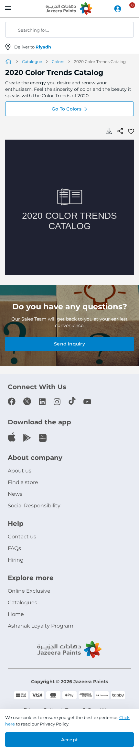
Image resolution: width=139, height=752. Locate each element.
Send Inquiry (69, 344)
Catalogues (22, 602)
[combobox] (69, 29)
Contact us (22, 537)
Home (16, 614)
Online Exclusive (29, 591)
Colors (58, 61)
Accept (69, 740)
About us (19, 471)
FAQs (14, 548)
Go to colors (66, 109)
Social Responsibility (34, 506)
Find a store (23, 482)
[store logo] (69, 9)
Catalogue (32, 61)
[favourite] (131, 130)
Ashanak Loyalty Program (40, 626)
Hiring (16, 560)
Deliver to (32, 46)
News (15, 494)
